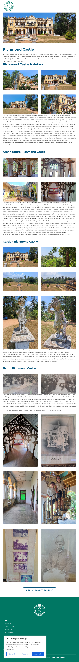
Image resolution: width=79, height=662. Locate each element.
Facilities (8, 623)
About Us (9, 630)
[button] (74, 4)
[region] (25, 647)
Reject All (25, 654)
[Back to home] (8, 6)
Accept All (37, 654)
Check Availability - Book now (39, 590)
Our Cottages (10, 626)
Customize (12, 654)
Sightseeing (9, 633)
